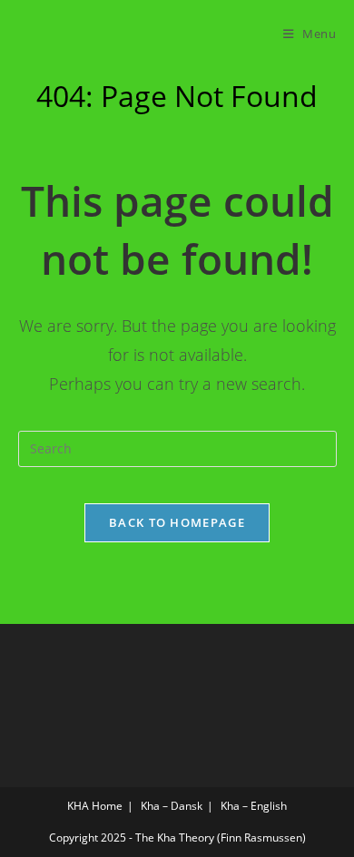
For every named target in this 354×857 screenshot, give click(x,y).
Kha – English (254, 805)
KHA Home (95, 805)
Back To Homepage (177, 522)
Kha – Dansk (171, 805)
